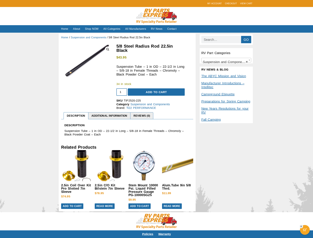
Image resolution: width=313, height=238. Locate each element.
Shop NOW (91, 28)
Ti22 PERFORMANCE (141, 107)
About (76, 28)
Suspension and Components (88, 37)
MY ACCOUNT (214, 3)
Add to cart (156, 92)
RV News (156, 28)
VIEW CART (246, 3)
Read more (104, 206)
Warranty (164, 234)
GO (246, 39)
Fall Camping (211, 119)
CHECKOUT (231, 3)
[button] (108, 49)
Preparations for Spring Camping (225, 101)
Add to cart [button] (72, 206)
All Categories (111, 28)
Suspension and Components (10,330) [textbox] (227, 62)
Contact (171, 28)
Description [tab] (76, 115)
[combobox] (226, 60)
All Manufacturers (135, 28)
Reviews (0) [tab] (142, 115)
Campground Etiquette (218, 94)
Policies (147, 234)
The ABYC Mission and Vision (223, 76)
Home (64, 28)
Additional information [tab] (109, 115)
